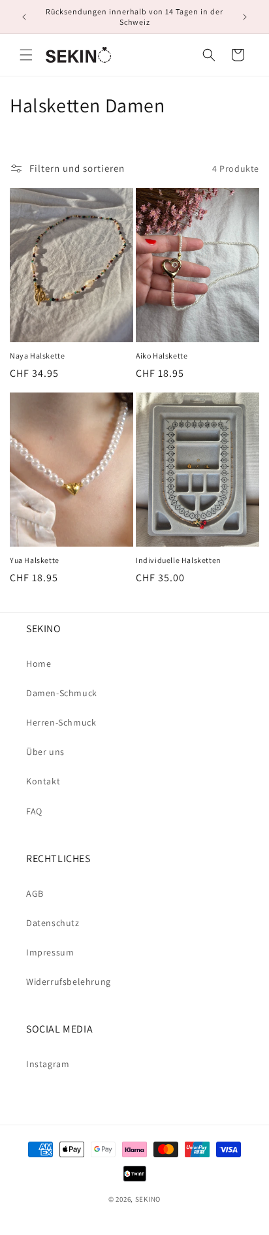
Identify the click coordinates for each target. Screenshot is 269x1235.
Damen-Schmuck (61, 693)
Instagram (47, 1064)
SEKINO (148, 1199)
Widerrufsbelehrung (68, 981)
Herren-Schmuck (61, 722)
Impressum (50, 952)
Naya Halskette (37, 356)
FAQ (34, 811)
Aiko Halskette (161, 356)
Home (38, 663)
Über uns (45, 752)
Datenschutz (53, 923)
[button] (26, 54)
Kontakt (43, 781)
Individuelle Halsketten (178, 560)
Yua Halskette (34, 560)
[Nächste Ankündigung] (244, 17)
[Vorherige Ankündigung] (24, 17)
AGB (35, 893)
